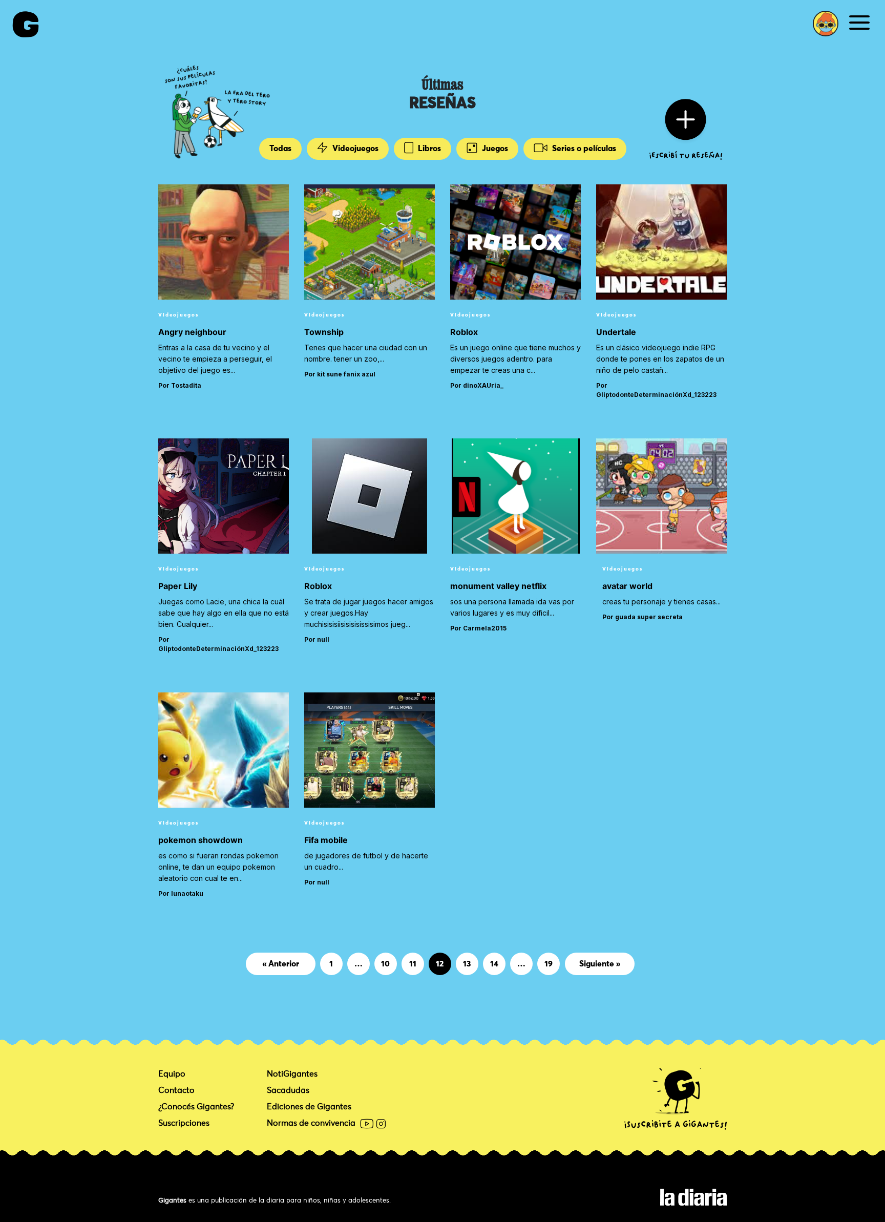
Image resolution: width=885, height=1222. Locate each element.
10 (385, 963)
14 (494, 963)
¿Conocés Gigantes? (196, 1107)
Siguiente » (599, 964)
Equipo (171, 1074)
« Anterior (280, 964)
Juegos (494, 148)
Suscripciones (183, 1123)
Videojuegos (354, 148)
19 (548, 963)
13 (467, 963)
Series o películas (583, 148)
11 (412, 963)
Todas (280, 148)
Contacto (176, 1090)
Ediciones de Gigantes (309, 1107)
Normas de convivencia (311, 1124)
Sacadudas (288, 1090)
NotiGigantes (292, 1074)
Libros (428, 148)
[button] (825, 23)
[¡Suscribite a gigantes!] (675, 1099)
